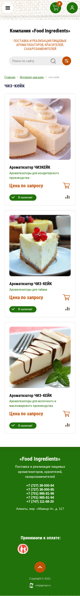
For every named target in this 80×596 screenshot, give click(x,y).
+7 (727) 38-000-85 (40, 489)
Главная (9, 77)
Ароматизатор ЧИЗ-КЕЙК (30, 283)
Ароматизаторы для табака (28, 290)
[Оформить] (66, 186)
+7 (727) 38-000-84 (40, 485)
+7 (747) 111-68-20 (40, 501)
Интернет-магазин (32, 77)
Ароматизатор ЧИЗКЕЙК (29, 167)
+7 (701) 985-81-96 (40, 493)
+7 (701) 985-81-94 (40, 497)
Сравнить (67, 197)
